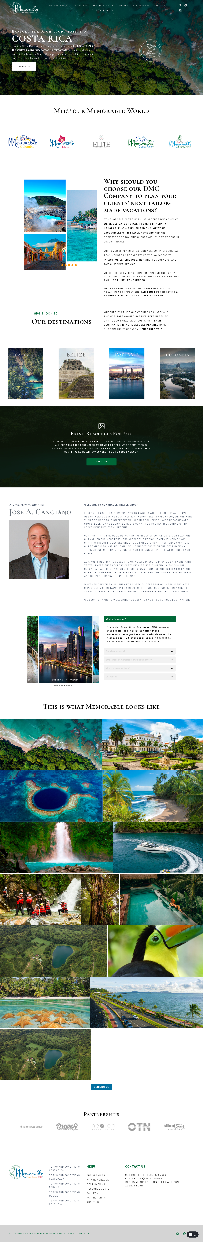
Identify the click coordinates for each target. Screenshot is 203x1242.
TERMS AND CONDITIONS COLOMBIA (64, 1202)
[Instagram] (180, 10)
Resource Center (103, 5)
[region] (101, 47)
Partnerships (141, 5)
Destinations (80, 5)
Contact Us (107, 10)
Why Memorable (58, 5)
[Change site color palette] (193, 1234)
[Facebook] (185, 5)
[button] (4, 47)
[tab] (55, 685)
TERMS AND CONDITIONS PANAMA (64, 1185)
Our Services (96, 1175)
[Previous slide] (29, 649)
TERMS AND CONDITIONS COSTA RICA (64, 1168)
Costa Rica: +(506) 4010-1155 (143, 1178)
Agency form (134, 1185)
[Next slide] (96, 649)
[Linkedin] (180, 5)
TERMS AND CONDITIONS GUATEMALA (64, 1177)
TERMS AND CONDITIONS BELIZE (64, 1194)
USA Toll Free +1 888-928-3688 (145, 1175)
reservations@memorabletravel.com (152, 1182)
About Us (159, 5)
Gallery (123, 5)
